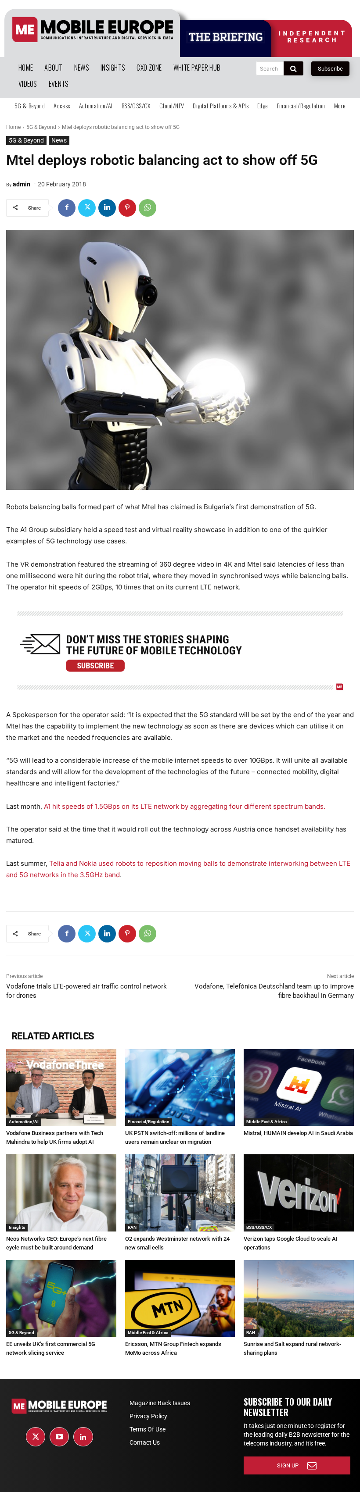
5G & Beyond (41, 127)
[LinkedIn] (83, 1436)
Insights (17, 1227)
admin (21, 184)
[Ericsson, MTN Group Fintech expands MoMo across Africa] (180, 1298)
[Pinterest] (127, 208)
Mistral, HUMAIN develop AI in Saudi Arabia (298, 1133)
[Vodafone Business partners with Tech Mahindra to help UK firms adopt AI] (61, 1087)
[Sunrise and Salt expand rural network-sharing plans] (299, 1298)
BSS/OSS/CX (259, 1227)
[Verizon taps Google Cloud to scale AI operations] (299, 1192)
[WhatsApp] (147, 208)
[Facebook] (67, 208)
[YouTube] (59, 1436)
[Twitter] (87, 208)
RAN (132, 1227)
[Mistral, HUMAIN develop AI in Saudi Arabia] (299, 1087)
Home (13, 127)
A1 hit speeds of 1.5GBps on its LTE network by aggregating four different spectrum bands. (184, 806)
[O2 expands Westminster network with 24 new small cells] (180, 1192)
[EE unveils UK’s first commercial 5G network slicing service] (61, 1298)
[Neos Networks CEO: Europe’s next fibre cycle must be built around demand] (61, 1192)
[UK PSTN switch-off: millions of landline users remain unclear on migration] (180, 1087)
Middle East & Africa (266, 1121)
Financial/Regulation (148, 1121)
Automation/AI (24, 1121)
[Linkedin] (107, 208)
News (59, 140)
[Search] (293, 68)
